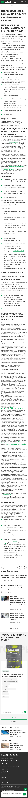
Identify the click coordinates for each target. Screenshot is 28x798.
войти (25, 2)
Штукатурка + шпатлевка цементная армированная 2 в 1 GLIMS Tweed (13, 675)
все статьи (13, 628)
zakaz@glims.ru (5, 764)
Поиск (22, 2)
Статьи (8, 6)
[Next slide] (24, 718)
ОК (24, 794)
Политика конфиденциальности (8, 790)
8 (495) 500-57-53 (9, 754)
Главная (3, 6)
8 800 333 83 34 (9, 760)
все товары (13, 721)
